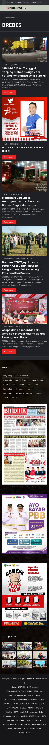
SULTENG (32, 724)
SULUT (33, 729)
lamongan (19, 389)
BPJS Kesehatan (22, 376)
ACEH (29, 691)
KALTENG (39, 708)
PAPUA (34, 720)
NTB (44, 716)
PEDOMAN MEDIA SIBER (16, 691)
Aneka (35, 687)
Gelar (24, 380)
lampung (30, 389)
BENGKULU (22, 695)
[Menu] (3, 9)
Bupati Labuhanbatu (10, 380)
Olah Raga (15, 720)
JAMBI (21, 704)
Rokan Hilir (41, 724)
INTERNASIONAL (38, 699)
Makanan (7, 716)
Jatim (29, 384)
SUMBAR (9, 729)
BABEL (35, 691)
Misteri (38, 716)
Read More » (9, 93)
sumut (5, 398)
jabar (13, 384)
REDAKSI (21, 687)
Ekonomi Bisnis (24, 699)
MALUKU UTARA (27, 716)
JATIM (8, 708)
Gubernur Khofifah (36, 380)
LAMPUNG (24, 712)
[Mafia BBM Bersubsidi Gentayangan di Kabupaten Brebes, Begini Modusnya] (24, 176)
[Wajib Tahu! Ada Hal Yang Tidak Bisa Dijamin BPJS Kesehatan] (40, 655)
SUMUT (40, 729)
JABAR (6, 704)
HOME (28, 687)
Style (17, 724)
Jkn (36, 384)
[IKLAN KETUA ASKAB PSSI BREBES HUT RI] (24, 119)
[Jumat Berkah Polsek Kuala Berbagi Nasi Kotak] (24, 646)
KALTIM (9, 712)
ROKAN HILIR (8, 724)
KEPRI (16, 712)
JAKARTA (14, 704)
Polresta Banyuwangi (24, 393)
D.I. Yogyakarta (10, 699)
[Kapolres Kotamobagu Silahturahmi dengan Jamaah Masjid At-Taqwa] (24, 655)
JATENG (41, 704)
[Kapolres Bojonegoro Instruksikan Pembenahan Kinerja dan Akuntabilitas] (9, 655)
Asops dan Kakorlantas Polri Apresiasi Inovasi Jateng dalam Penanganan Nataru (23, 333)
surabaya (14, 398)
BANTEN (12, 695)
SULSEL (25, 729)
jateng (21, 384)
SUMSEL (17, 729)
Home (6, 17)
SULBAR (23, 724)
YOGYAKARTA (31, 704)
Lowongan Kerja (36, 712)
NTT (8, 720)
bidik (6, 65)
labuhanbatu (8, 389)
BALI (41, 691)
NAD (22, 720)
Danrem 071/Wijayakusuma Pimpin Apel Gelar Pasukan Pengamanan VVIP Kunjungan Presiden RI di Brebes (22, 267)
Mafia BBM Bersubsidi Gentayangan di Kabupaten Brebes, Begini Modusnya (21, 201)
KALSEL (23, 708)
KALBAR (15, 708)
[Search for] (45, 9)
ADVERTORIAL (24, 733)
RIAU (40, 720)
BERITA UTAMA (34, 695)
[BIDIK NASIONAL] (17, 7)
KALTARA (30, 708)
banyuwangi (7, 376)
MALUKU (15, 716)
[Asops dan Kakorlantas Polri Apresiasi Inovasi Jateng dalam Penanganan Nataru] (24, 309)
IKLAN (5, 384)
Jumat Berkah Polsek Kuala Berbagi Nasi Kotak (25, 2)
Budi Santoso (9, 259)
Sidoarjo (38, 393)
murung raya (8, 393)
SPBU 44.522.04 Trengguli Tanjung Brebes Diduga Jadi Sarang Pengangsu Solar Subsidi (24, 72)
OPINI (28, 720)
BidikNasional (41, 679)
